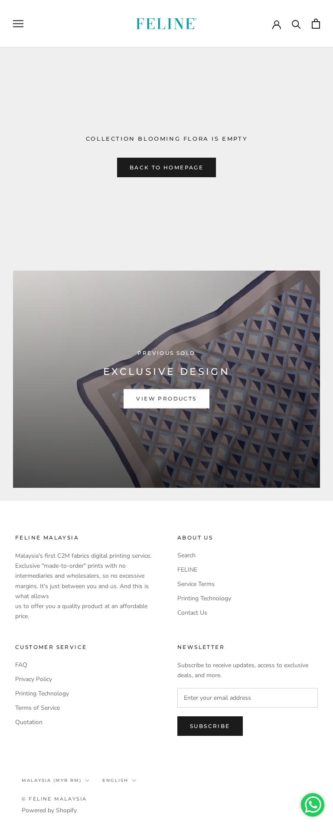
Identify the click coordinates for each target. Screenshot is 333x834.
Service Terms (196, 584)
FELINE (187, 570)
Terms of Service (37, 708)
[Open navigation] (18, 23)
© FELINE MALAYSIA (54, 799)
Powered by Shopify (49, 810)
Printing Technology (204, 598)
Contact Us (192, 613)
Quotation (28, 722)
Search (186, 555)
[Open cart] (316, 24)
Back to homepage (166, 167)
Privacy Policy (33, 679)
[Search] (296, 23)
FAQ (21, 665)
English (115, 780)
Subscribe (210, 726)
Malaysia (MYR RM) (52, 780)
